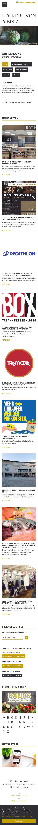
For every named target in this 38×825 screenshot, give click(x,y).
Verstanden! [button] (19, 821)
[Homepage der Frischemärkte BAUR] (25, 5)
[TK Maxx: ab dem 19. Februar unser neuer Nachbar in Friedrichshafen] (19, 363)
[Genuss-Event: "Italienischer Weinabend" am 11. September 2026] (19, 198)
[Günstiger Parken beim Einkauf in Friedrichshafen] (19, 416)
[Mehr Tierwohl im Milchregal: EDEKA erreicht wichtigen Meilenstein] (19, 581)
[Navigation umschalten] (4, 4)
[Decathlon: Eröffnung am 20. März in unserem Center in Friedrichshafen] (19, 253)
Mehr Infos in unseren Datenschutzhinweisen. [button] (17, 816)
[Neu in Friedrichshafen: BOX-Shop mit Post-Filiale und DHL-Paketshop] (19, 307)
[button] (4, 107)
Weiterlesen (6, 175)
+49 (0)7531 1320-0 (19, 795)
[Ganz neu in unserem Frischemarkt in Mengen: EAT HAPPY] (19, 142)
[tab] (5, 64)
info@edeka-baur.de (19, 801)
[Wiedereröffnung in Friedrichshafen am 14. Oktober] (19, 470)
